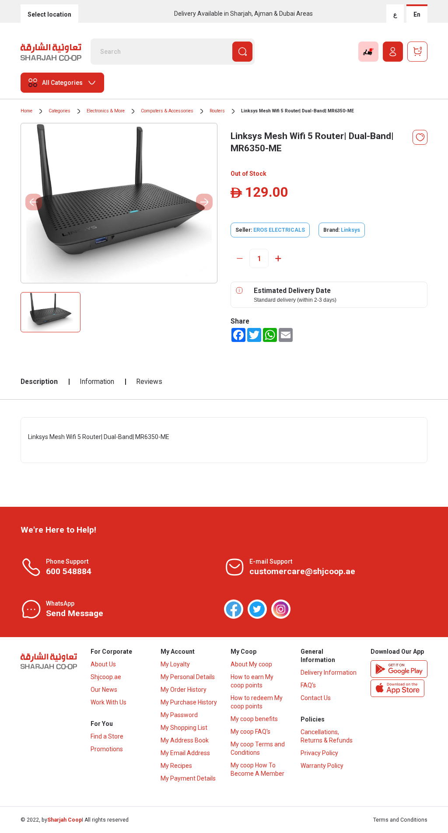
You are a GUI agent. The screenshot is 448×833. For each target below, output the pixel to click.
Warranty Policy (322, 765)
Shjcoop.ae (106, 676)
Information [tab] (97, 381)
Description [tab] (39, 381)
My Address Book (185, 740)
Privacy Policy (319, 752)
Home (26, 111)
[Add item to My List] (420, 137)
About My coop (251, 664)
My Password (179, 714)
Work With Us (108, 702)
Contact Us (316, 697)
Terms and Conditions (400, 820)
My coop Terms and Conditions (258, 748)
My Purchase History (189, 702)
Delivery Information (329, 672)
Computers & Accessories (167, 111)
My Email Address (185, 752)
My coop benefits (254, 718)
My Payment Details (188, 778)
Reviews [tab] (149, 381)
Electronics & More (106, 111)
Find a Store (107, 736)
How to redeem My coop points (257, 702)
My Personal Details (188, 676)
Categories (59, 111)
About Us (103, 664)
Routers (217, 111)
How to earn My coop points (252, 681)
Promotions (107, 749)
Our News (104, 689)
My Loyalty (175, 664)
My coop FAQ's (250, 731)
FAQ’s (308, 685)
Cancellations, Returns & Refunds (327, 736)
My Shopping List (184, 727)
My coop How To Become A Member (257, 769)
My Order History (183, 689)
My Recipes (176, 765)
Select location (49, 14)
